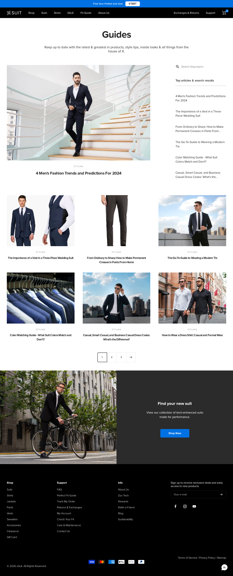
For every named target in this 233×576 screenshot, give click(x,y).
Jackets (11, 501)
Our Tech (123, 495)
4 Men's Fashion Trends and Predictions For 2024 (78, 173)
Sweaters (12, 519)
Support (210, 13)
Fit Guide (86, 13)
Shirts (57, 13)
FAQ (59, 489)
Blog (120, 513)
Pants (10, 507)
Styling (78, 166)
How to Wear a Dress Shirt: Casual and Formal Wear (192, 335)
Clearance (13, 531)
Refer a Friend (126, 507)
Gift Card (12, 537)
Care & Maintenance (69, 525)
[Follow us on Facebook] (175, 506)
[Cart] (224, 13)
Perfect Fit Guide (66, 495)
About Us (103, 13)
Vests (10, 513)
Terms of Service (187, 557)
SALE (70, 13)
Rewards (123, 501)
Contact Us (63, 531)
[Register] (221, 494)
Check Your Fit (65, 519)
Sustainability (125, 519)
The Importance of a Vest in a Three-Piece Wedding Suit (40, 258)
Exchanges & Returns (186, 13)
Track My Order (66, 501)
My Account (64, 513)
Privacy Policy (207, 557)
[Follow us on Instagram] (185, 506)
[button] (224, 567)
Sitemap (221, 557)
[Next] (131, 357)
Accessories (14, 525)
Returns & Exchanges (69, 507)
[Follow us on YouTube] (194, 506)
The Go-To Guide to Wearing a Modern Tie (192, 258)
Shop (31, 13)
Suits (44, 13)
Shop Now (175, 433)
